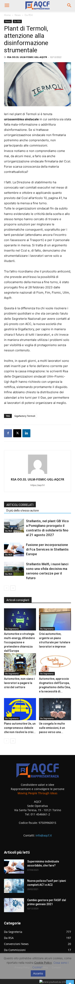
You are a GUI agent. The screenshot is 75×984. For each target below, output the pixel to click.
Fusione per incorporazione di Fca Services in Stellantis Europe (47, 549)
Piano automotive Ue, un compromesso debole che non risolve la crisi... (20, 728)
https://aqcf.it (37, 485)
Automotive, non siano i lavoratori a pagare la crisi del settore (19, 683)
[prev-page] (6, 588)
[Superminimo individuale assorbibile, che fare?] (14, 866)
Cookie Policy (43, 962)
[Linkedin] (26, 433)
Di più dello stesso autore (22, 510)
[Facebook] (8, 433)
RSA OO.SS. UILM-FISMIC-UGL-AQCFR (27, 57)
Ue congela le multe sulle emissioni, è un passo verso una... (52, 728)
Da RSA (29, 15)
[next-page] (12, 588)
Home (7, 15)
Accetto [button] (38, 973)
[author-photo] (37, 473)
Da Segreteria (12, 628)
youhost (66, 981)
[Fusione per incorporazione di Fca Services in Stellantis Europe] (14, 549)
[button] (6, 5)
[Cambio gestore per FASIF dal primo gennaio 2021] (14, 905)
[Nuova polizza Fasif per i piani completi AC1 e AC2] (14, 886)
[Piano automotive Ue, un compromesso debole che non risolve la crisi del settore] (20, 709)
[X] (17, 433)
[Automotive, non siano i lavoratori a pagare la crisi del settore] (20, 664)
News (18, 15)
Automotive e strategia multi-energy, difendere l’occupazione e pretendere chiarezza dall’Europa (19, 642)
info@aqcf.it (44, 835)
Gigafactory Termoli (24, 415)
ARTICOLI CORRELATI (19, 504)
